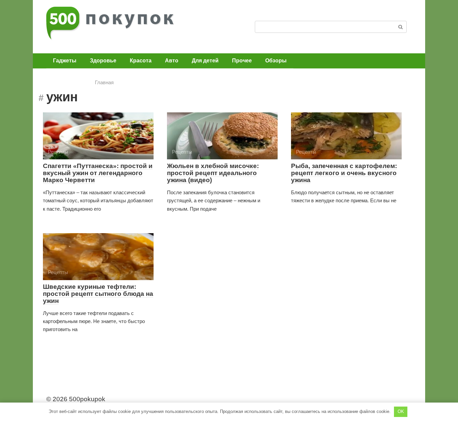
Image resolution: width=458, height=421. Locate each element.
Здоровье (103, 60)
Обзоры (276, 60)
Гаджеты (64, 60)
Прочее (242, 60)
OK (401, 411)
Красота (141, 60)
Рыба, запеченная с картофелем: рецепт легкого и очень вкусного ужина (344, 172)
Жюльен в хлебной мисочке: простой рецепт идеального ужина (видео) (213, 172)
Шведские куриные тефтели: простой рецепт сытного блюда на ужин (98, 293)
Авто (171, 60)
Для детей (205, 60)
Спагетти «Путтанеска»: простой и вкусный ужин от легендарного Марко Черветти (98, 172)
